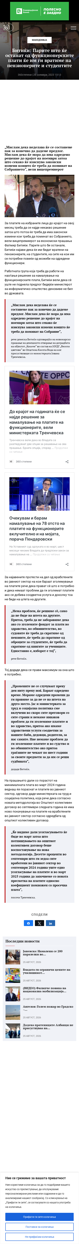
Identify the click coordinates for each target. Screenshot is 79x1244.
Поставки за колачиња (40, 1226)
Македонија (39, 40)
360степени (25, 74)
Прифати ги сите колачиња (39, 1216)
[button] (73, 28)
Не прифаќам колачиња (39, 1236)
